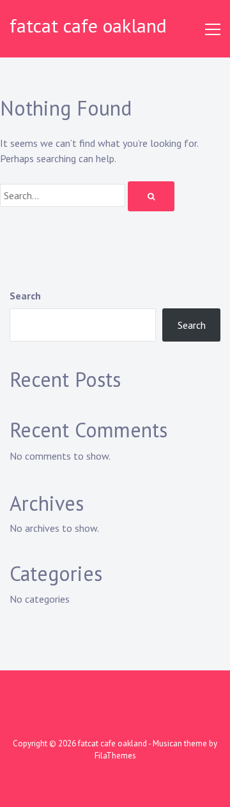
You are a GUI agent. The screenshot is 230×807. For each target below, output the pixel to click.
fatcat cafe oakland (88, 25)
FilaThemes (115, 755)
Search (25, 295)
